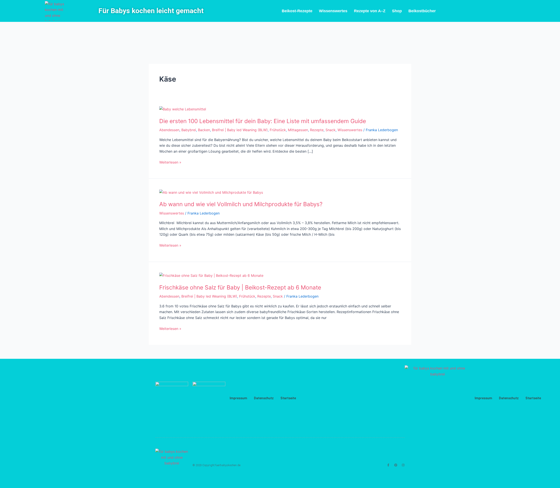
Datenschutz (264, 398)
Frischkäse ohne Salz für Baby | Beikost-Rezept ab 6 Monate (240, 287)
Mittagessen (298, 130)
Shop (397, 11)
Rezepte (317, 130)
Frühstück (278, 130)
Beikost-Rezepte (297, 11)
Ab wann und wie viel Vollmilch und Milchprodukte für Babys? (240, 204)
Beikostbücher (422, 11)
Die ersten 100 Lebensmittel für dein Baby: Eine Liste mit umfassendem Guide (262, 121)
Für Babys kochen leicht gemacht (151, 11)
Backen (204, 130)
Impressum (238, 398)
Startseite (288, 398)
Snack (331, 130)
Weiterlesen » (170, 162)
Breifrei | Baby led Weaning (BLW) (240, 130)
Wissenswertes (333, 11)
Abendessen (169, 130)
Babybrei (188, 130)
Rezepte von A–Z (369, 11)
